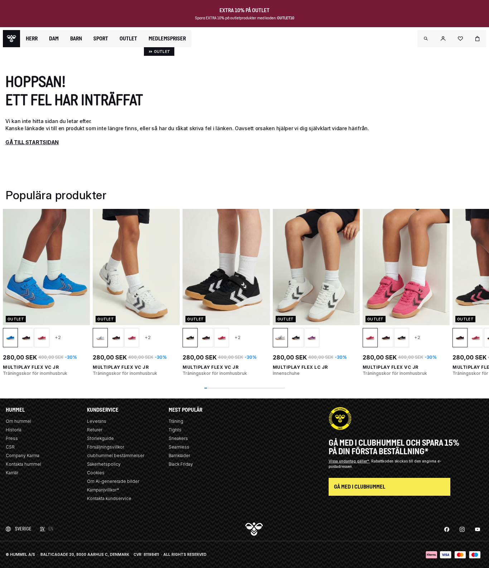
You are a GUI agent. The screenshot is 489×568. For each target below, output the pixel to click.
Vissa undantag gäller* (349, 461)
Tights (175, 429)
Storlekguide (100, 438)
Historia (13, 429)
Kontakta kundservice (109, 498)
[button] (426, 38)
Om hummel (18, 421)
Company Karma (22, 455)
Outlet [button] (128, 38)
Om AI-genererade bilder (113, 481)
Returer (94, 429)
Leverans (96, 421)
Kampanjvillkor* (103, 490)
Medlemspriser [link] (167, 38)
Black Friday (181, 464)
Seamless (179, 447)
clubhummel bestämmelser (115, 455)
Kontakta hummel (23, 464)
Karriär (12, 472)
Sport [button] (100, 38)
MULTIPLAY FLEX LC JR (300, 367)
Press (12, 438)
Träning (176, 421)
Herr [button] (32, 38)
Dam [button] (54, 38)
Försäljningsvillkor (105, 447)
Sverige (23, 529)
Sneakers (178, 438)
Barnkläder (179, 455)
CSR (10, 447)
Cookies (96, 472)
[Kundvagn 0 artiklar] (477, 38)
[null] (11, 38)
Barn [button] (76, 38)
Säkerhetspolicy (104, 464)
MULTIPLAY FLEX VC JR (31, 367)
